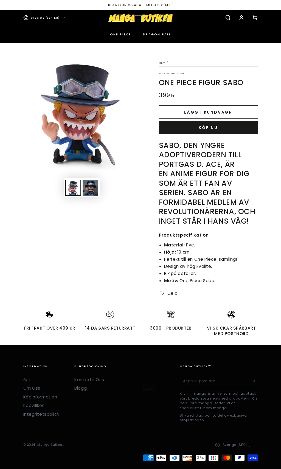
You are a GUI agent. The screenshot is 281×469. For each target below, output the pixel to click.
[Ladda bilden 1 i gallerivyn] (73, 188)
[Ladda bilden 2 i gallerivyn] (90, 188)
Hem (162, 62)
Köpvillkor (33, 405)
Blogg (80, 388)
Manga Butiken (171, 73)
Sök (27, 380)
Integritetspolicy (41, 414)
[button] (228, 18)
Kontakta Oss (89, 380)
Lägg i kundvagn (208, 112)
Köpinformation (40, 397)
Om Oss (31, 388)
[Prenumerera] (255, 381)
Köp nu (208, 127)
